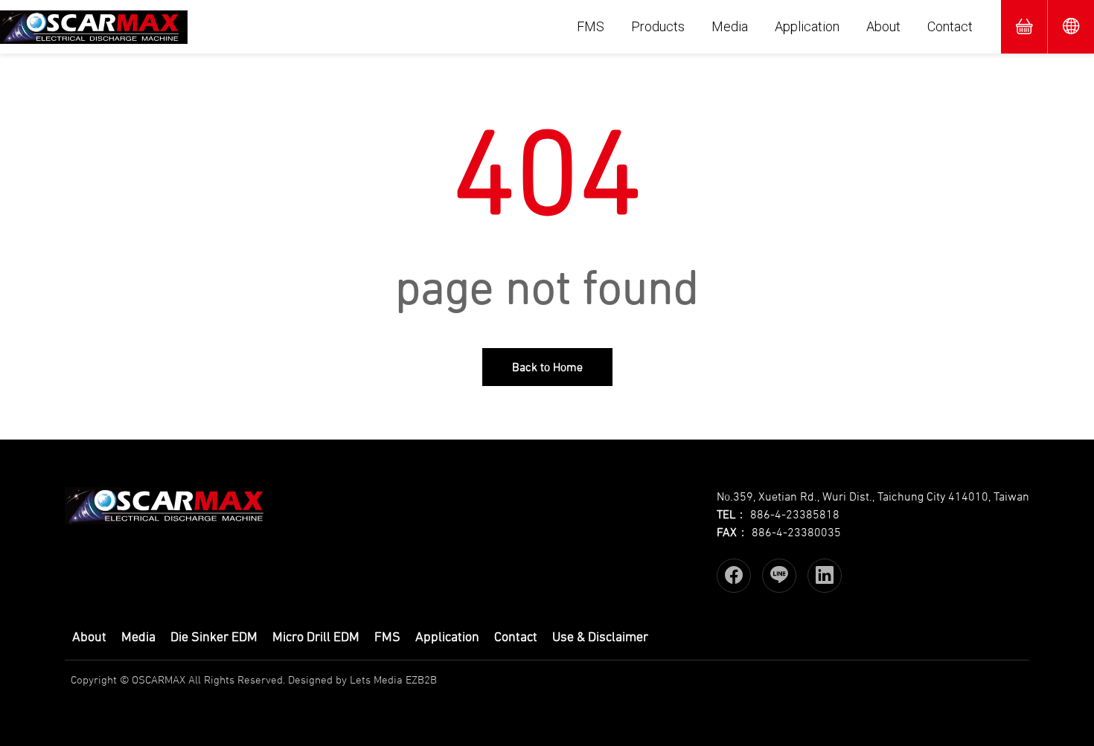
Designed (310, 679)
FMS (590, 26)
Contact (950, 26)
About (883, 26)
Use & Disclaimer (600, 636)
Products (658, 26)
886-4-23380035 (796, 531)
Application (807, 26)
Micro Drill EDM (315, 636)
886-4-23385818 (794, 514)
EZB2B (421, 679)
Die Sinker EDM (213, 636)
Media (729, 26)
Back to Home (547, 366)
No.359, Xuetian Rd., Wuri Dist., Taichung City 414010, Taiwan (873, 496)
